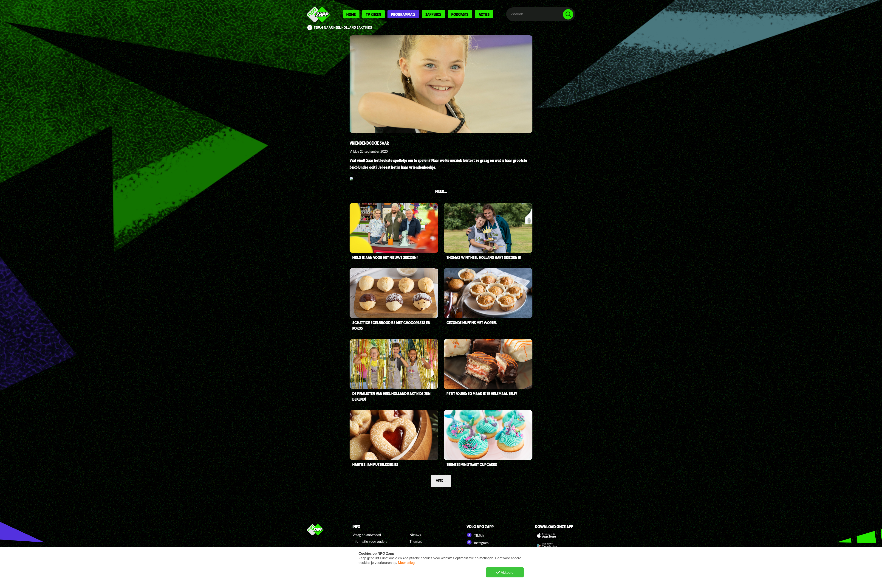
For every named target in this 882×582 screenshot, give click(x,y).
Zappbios (433, 14)
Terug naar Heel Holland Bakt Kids (343, 27)
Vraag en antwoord (367, 535)
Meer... (441, 480)
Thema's (416, 541)
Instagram (481, 543)
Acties (484, 14)
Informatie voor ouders (370, 541)
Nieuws (415, 535)
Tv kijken (373, 14)
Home (351, 14)
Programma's (403, 14)
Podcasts (460, 14)
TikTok (478, 535)
